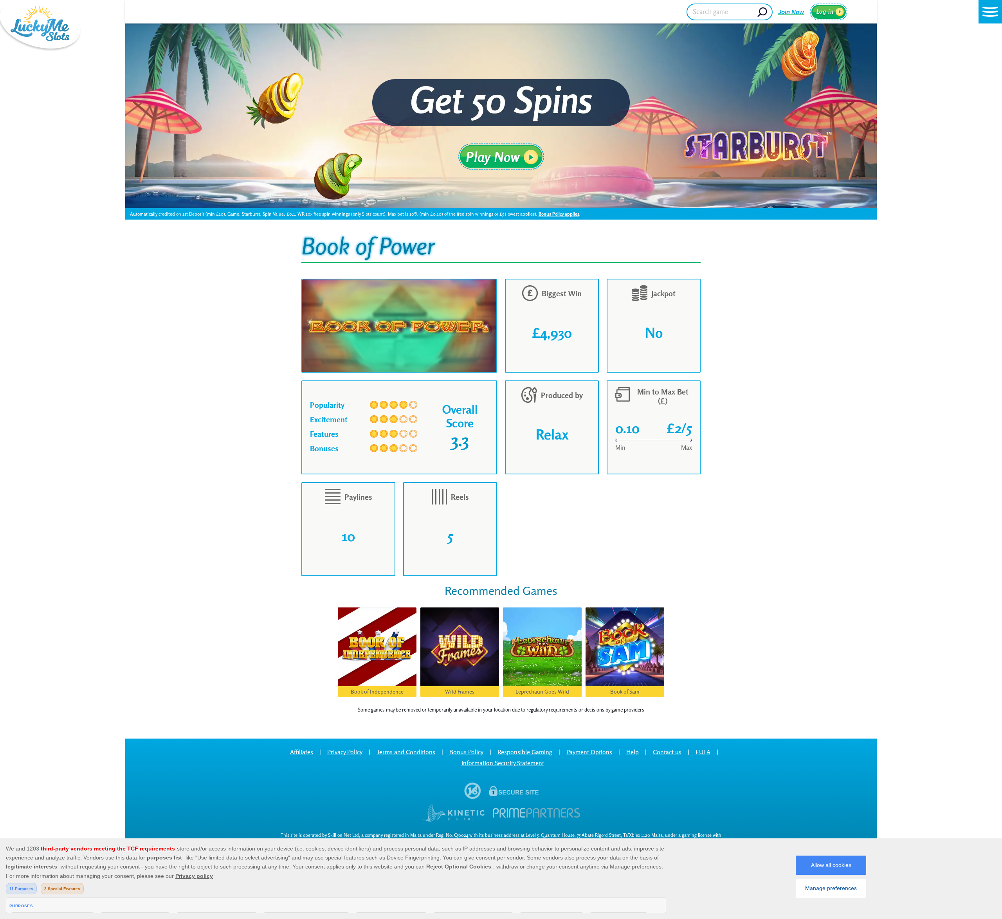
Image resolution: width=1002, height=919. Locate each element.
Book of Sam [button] (625, 691)
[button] (990, 11)
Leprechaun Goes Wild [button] (542, 691)
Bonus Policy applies (559, 214)
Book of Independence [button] (377, 691)
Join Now (791, 12)
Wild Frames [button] (459, 691)
